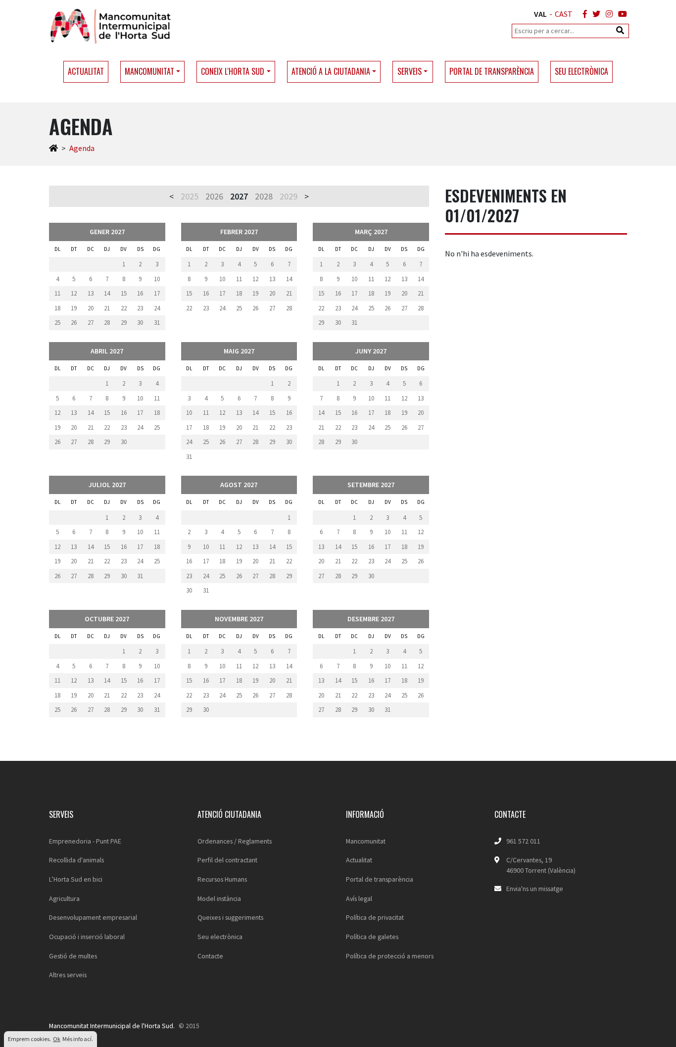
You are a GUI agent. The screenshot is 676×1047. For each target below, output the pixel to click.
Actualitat (86, 71)
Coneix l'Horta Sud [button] (232, 71)
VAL (540, 14)
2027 (239, 196)
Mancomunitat (366, 841)
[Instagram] (607, 14)
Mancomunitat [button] (149, 71)
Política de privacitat (375, 917)
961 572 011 (523, 841)
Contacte (210, 955)
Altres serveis (68, 974)
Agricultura (64, 898)
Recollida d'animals (76, 859)
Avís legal (359, 898)
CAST (564, 14)
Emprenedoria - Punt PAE (85, 841)
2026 (214, 196)
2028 (264, 196)
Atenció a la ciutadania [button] (330, 71)
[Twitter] (594, 14)
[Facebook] (583, 14)
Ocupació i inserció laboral (87, 936)
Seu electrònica (581, 71)
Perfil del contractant (227, 859)
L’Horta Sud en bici (75, 879)
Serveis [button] (409, 71)
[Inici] (53, 148)
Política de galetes (372, 936)
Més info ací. (77, 1039)
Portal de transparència (491, 71)
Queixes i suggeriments (230, 917)
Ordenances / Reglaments (234, 841)
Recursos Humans (222, 879)
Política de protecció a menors (390, 955)
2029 (288, 196)
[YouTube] (620, 14)
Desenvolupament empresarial (93, 917)
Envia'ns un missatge (534, 888)
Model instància (219, 898)
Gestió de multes (73, 955)
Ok (56, 1039)
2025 (189, 196)
